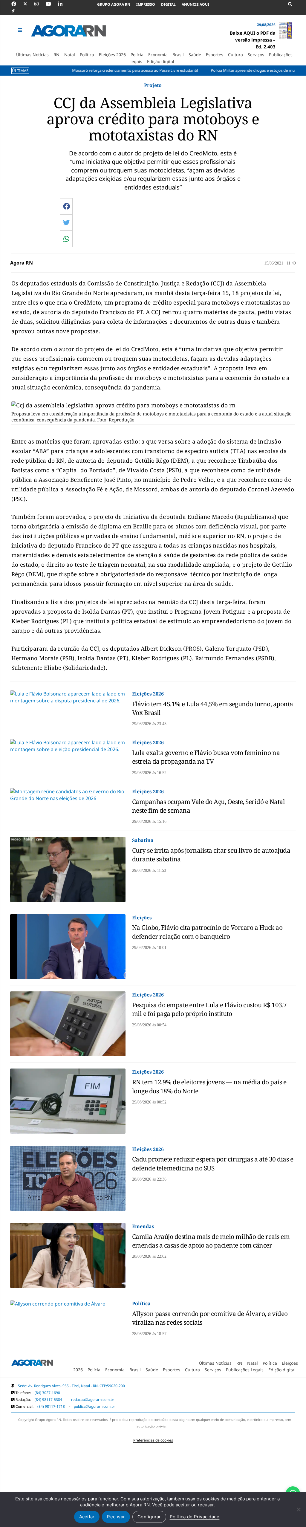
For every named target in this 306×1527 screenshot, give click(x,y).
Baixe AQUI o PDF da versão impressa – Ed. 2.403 (253, 40)
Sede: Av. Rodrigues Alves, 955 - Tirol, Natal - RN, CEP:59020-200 (71, 1385)
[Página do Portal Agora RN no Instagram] (39, 4)
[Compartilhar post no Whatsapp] (66, 239)
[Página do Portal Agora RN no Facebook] (16, 4)
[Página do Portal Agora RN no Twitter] (28, 4)
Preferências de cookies (153, 1440)
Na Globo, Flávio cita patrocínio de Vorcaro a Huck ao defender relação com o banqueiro (207, 931)
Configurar (149, 1517)
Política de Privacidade (195, 1517)
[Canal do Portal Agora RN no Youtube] (51, 4)
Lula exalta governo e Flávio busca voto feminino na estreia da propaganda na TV (206, 756)
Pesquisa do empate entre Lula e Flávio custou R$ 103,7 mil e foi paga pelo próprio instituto (209, 1009)
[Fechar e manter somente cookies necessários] (299, 1509)
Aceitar (87, 1517)
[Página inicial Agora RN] (32, 1363)
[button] (20, 30)
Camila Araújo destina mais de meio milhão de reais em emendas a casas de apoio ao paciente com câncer (211, 1240)
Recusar (116, 1517)
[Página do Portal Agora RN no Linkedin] (63, 4)
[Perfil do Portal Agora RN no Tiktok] (16, 10)
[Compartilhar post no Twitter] (66, 222)
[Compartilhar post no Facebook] (66, 206)
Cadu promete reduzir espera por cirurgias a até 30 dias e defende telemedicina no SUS (212, 1163)
